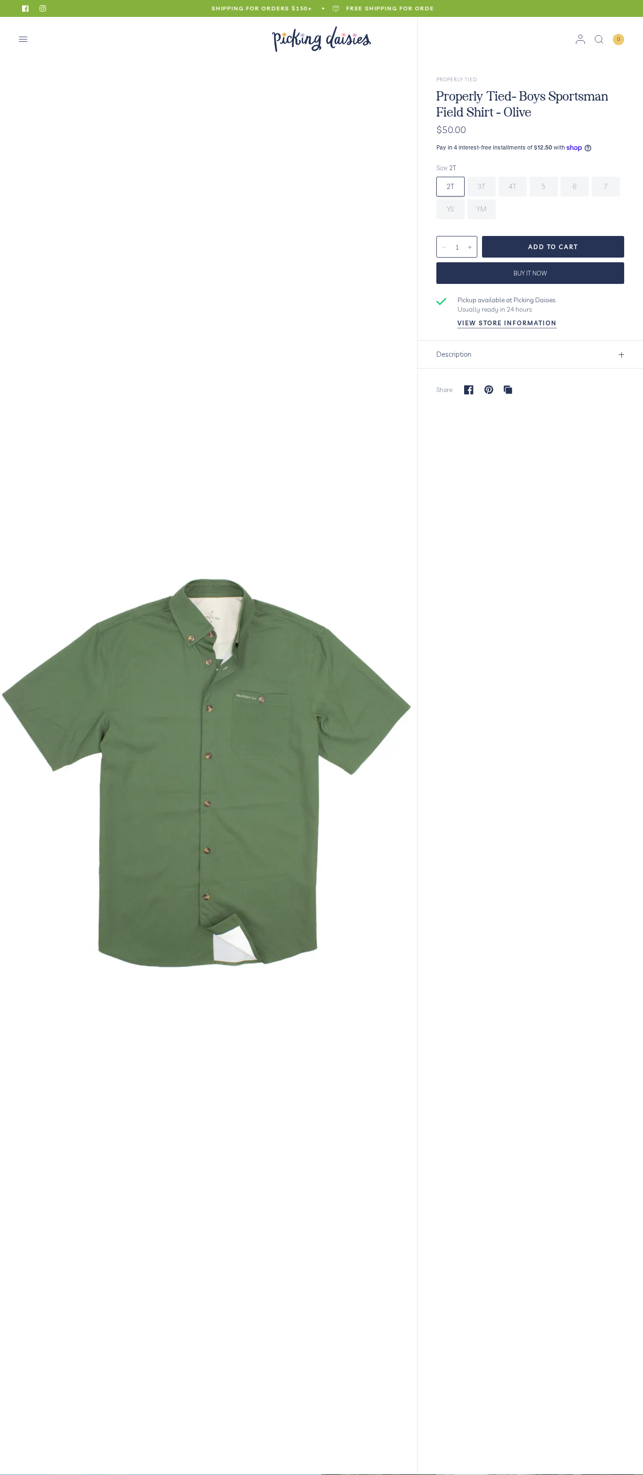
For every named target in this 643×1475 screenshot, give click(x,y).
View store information (507, 323)
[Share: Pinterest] (489, 389)
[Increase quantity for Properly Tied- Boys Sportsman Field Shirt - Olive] (470, 247)
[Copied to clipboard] (507, 389)
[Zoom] (209, 745)
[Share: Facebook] (468, 389)
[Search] (599, 39)
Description (453, 354)
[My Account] (580, 39)
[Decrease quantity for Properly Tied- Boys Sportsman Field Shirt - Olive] (444, 247)
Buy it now (530, 273)
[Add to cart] (553, 247)
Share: (445, 390)
